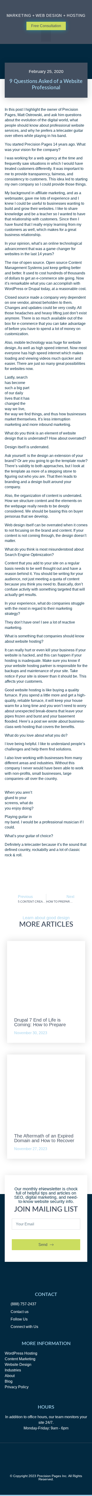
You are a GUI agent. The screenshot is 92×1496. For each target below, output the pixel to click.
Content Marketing (20, 1359)
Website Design (18, 1365)
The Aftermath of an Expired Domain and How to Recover (44, 1138)
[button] (46, 36)
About (10, 1376)
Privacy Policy (17, 1387)
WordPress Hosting (21, 1353)
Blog (9, 1381)
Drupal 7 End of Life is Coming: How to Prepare (40, 1022)
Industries (13, 1370)
